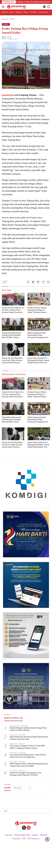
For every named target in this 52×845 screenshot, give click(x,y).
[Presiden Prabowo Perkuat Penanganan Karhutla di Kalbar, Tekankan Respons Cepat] (39, 299)
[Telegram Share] (43, 282)
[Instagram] (29, 828)
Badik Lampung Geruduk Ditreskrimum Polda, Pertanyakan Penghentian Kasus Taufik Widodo (39, 335)
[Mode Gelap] (44, 7)
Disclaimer (44, 835)
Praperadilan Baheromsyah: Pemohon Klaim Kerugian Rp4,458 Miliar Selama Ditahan (11, 335)
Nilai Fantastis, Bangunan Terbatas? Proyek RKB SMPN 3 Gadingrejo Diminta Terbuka (27, 747)
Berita (6, 24)
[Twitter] (24, 828)
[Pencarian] (48, 7)
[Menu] (3, 7)
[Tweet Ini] (33, 282)
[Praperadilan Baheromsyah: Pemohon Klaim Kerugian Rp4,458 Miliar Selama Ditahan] (13, 324)
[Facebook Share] (28, 282)
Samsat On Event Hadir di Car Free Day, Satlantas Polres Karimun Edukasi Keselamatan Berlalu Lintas (13, 310)
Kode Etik (8, 835)
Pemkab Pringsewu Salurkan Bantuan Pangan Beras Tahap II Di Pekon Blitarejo (28, 729)
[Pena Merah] (16, 7)
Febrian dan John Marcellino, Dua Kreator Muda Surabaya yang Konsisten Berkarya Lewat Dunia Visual (12, 360)
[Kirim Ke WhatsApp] (48, 282)
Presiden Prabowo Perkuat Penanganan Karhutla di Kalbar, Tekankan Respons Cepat (37, 310)
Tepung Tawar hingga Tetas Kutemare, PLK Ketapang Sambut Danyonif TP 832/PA (25, 774)
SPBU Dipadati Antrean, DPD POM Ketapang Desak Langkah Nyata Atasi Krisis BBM (29, 765)
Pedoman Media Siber (22, 835)
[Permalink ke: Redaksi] (4, 38)
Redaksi (9, 37)
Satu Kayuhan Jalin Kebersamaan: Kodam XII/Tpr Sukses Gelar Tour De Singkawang (28, 756)
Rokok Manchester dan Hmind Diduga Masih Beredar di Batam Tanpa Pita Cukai (29, 738)
